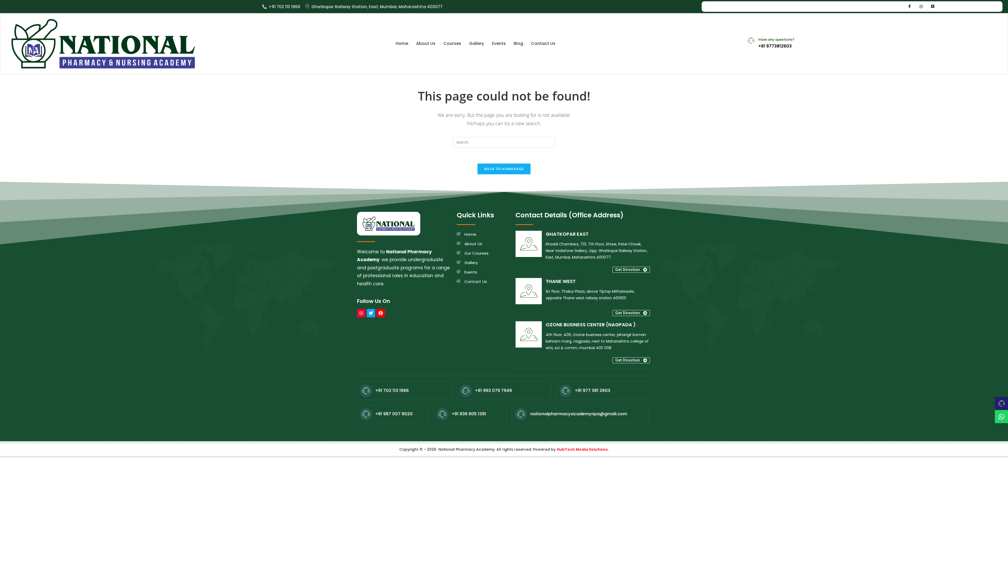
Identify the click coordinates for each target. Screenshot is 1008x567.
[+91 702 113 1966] (366, 391)
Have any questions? (776, 39)
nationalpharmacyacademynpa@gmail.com (578, 414)
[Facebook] (910, 6)
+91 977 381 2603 (592, 390)
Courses (452, 43)
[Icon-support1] (1001, 403)
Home (402, 43)
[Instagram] (921, 6)
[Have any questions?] (751, 40)
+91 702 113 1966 (392, 390)
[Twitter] (371, 313)
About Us (425, 43)
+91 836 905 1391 (469, 414)
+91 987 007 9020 (394, 414)
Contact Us (543, 43)
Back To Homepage (504, 168)
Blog (518, 43)
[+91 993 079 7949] (466, 391)
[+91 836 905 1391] (442, 414)
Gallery (476, 43)
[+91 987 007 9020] (366, 414)
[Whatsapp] (933, 6)
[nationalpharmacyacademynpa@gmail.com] (521, 414)
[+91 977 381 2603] (565, 391)
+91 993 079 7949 (493, 390)
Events (499, 43)
